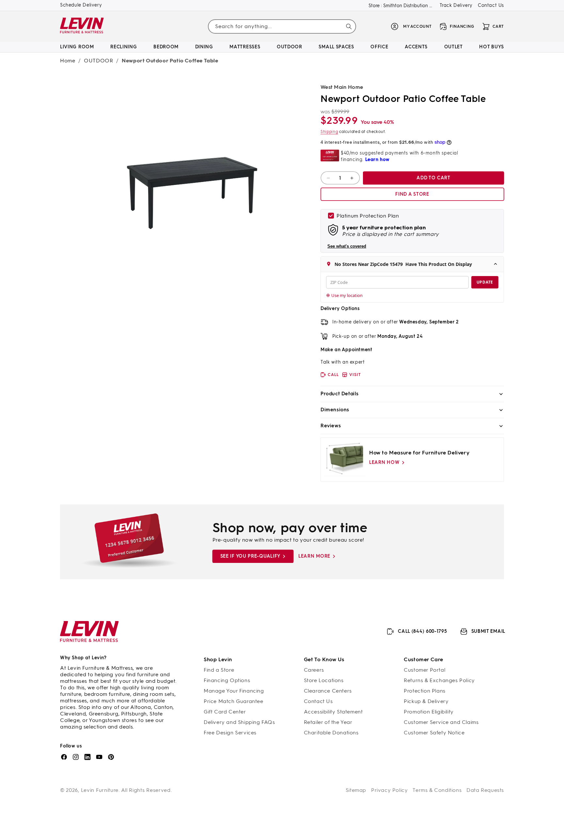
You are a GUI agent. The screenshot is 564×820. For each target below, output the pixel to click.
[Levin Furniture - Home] (82, 26)
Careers (314, 670)
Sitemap (356, 790)
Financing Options (227, 680)
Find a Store (219, 670)
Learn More (314, 556)
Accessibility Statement (333, 712)
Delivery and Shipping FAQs (239, 722)
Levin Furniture (100, 790)
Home (67, 60)
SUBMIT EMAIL (488, 631)
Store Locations (324, 680)
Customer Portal (424, 670)
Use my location (347, 295)
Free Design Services (230, 733)
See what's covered (346, 246)
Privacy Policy (389, 790)
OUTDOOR (98, 60)
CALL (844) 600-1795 (422, 631)
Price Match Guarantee (233, 701)
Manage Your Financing (234, 691)
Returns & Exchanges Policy (439, 680)
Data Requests (485, 790)
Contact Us (491, 5)
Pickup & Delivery (426, 701)
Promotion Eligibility (429, 712)
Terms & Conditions (437, 790)
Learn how (384, 462)
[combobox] (282, 26)
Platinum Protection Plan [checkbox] (368, 216)
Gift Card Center (225, 712)
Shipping (329, 131)
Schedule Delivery (81, 5)
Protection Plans (425, 691)
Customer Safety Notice (434, 733)
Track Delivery (456, 5)
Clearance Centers (328, 691)
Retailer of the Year (328, 722)
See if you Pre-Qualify (250, 556)
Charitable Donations (331, 733)
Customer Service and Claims (441, 722)
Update (485, 282)
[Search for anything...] (348, 26)
